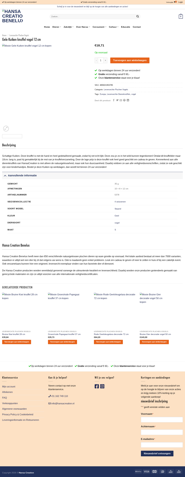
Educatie (125, 27)
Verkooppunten (10, 403)
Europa (103, 94)
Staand (118, 209)
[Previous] (7, 88)
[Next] (85, 88)
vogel (133, 94)
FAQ (4, 397)
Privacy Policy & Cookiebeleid (17, 414)
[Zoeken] (137, 16)
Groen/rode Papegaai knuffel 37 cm (64, 334)
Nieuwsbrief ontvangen (157, 453)
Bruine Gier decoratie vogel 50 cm (155, 334)
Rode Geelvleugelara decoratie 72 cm (111, 334)
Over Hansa (82, 27)
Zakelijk (68, 27)
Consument (98, 27)
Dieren (55, 27)
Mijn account (8, 386)
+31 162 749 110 (59, 396)
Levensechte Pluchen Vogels (19, 35)
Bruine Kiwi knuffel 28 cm (13, 334)
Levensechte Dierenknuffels (118, 94)
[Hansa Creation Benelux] (12, 16)
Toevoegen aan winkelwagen (130, 60)
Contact (137, 27)
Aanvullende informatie (22, 175)
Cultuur (113, 27)
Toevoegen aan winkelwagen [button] (16, 342)
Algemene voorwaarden (14, 409)
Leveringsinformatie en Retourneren (20, 420)
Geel (117, 216)
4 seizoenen (120, 201)
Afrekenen (7, 392)
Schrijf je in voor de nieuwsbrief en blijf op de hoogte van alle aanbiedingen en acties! (92, 6)
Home (47, 27)
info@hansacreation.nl (62, 403)
